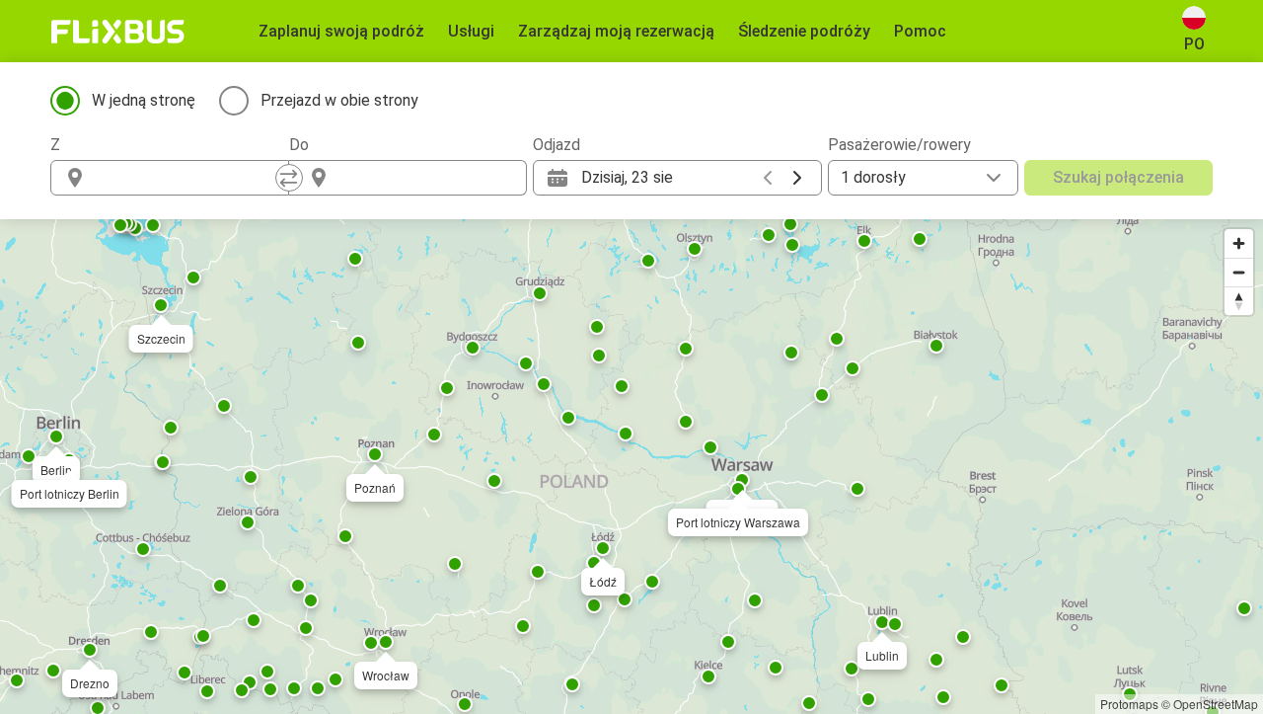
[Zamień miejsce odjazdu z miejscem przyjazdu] (289, 178)
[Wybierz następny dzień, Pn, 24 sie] (797, 178)
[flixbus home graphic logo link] (117, 31)
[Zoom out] (1239, 272)
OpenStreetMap (1215, 703)
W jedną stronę (143, 100)
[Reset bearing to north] (1239, 300)
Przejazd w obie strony (339, 100)
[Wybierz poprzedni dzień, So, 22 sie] (768, 178)
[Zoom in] (1239, 243)
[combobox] (187, 178)
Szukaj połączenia (1118, 177)
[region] (631, 466)
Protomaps (1129, 703)
